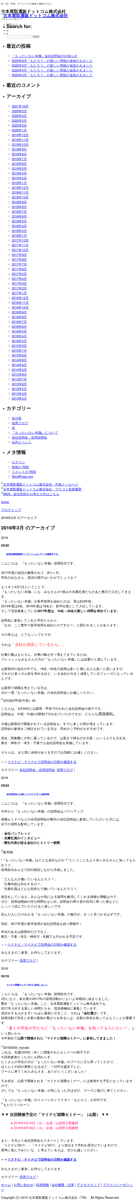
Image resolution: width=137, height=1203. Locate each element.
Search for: (19, 26)
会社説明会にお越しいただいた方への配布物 (27, 794)
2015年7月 (19, 350)
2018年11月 (20, 192)
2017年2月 (19, 288)
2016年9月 (19, 312)
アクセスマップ (88, 1184)
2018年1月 (19, 235)
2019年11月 (20, 139)
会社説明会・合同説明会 (29, 437)
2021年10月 (20, 106)
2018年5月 (19, 221)
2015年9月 (19, 345)
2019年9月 (19, 149)
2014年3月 (19, 369)
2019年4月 (19, 173)
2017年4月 (19, 278)
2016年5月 (19, 331)
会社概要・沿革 (63, 1184)
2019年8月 (19, 154)
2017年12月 (20, 240)
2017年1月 (19, 292)
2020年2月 (19, 125)
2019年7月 (19, 158)
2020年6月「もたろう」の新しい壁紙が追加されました (52, 60)
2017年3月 (19, 283)
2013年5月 (19, 388)
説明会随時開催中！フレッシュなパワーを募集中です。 (33, 554)
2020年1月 (19, 130)
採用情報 (42, 1184)
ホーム (6, 1184)
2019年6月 (19, 163)
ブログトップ (11, 509)
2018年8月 (19, 206)
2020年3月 (19, 120)
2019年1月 (19, 182)
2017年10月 (20, 249)
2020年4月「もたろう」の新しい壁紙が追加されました (52, 70)
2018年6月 (19, 216)
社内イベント (22, 442)
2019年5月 (19, 168)
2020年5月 (19, 110)
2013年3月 (19, 398)
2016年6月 (19, 326)
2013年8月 (19, 374)
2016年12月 (20, 297)
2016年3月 (19, 340)
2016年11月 (20, 302)
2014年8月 (19, 360)
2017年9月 (19, 254)
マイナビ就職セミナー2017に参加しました (27, 984)
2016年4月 (19, 336)
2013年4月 (19, 393)
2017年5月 (19, 273)
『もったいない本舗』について (35, 432)
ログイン (18, 462)
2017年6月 (19, 269)
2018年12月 (20, 187)
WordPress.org (22, 476)
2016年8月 (19, 316)
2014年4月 (19, 364)
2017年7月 (19, 264)
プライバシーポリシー (11, 18)
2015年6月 (19, 355)
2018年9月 (19, 201)
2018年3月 (19, 230)
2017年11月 (20, 245)
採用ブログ (20, 422)
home (5, 501)
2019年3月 (19, 178)
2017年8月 (19, 259)
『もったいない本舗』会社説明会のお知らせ (44, 55)
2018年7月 (19, 211)
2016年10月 (20, 307)
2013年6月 (19, 383)
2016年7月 (19, 321)
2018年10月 (20, 197)
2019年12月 (20, 134)
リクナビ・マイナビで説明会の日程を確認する (42, 761)
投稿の (20, 466)
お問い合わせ (23, 1184)
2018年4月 (19, 225)
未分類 (16, 418)
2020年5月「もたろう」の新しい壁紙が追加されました (52, 65)
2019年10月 (20, 144)
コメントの (24, 471)
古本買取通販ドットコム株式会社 (33, 11)
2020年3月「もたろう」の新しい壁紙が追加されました (52, 75)
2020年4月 (19, 115)
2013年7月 (19, 379)
